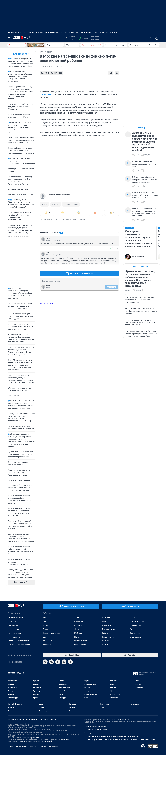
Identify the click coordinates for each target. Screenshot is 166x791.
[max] (64, 661)
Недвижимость (15, 32)
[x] (70, 661)
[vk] (51, 661)
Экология (134, 629)
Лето (76, 629)
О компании (13, 625)
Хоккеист (55, 204)
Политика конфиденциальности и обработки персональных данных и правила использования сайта (119, 740)
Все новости (21, 54)
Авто (45, 617)
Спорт (132, 617)
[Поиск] (145, 38)
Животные (47, 641)
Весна (45, 625)
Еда (44, 637)
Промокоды (111, 32)
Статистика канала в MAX (19, 645)
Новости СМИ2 (47, 303)
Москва (44, 204)
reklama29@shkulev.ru (125, 719)
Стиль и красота (137, 621)
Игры (102, 32)
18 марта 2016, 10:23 (47, 66)
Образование (80, 645)
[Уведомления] (151, 38)
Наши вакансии (14, 633)
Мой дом (78, 633)
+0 (110, 248)
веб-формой (48, 741)
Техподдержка (14, 637)
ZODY (96, 32)
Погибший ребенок (71, 204)
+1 (110, 268)
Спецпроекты (135, 637)
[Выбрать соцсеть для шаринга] (117, 73)
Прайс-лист (12, 621)
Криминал (78, 621)
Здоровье (47, 645)
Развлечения (108, 637)
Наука (76, 637)
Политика (106, 625)
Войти (48, 288)
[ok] (57, 661)
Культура (78, 625)
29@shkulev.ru (34, 738)
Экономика (135, 633)
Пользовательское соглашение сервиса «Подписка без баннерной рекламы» (111, 736)
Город (45, 629)
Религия (105, 641)
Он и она (106, 617)
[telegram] (45, 661)
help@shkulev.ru (23, 741)
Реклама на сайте (15, 617)
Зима (76, 617)
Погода (39, 32)
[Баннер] (36, 45)
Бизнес (46, 621)
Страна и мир (135, 625)
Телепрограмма (52, 32)
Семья (105, 645)
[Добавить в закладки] (110, 73)
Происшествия (108, 629)
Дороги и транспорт (51, 633)
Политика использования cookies (96, 729)
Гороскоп (73, 32)
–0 (117, 248)
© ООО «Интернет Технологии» (46, 746)
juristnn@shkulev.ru (62, 739)
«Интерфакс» (46, 94)
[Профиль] (157, 38)
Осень (104, 621)
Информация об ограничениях (95, 726)
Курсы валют (86, 32)
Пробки (83, 38)
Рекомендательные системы (94, 733)
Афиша (64, 32)
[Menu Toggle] (9, 38)
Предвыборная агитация (18, 641)
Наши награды (14, 629)
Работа (105, 633)
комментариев (53, 73)
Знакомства (28, 32)
